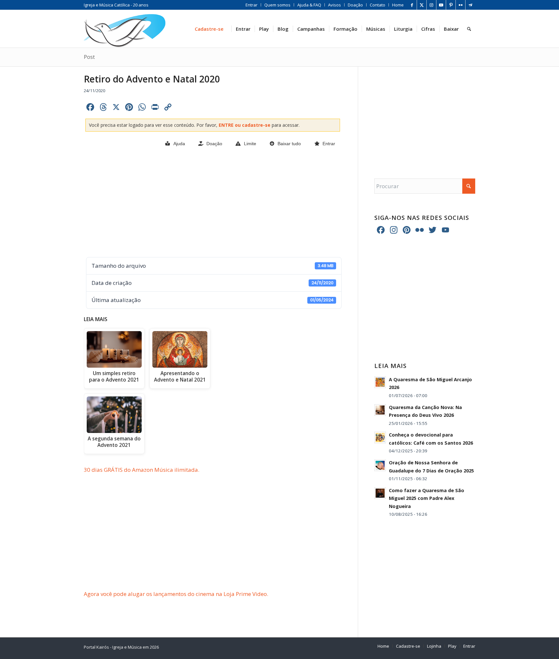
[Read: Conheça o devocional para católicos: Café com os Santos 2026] (380, 437)
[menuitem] (251, 4)
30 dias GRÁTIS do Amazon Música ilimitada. (141, 469)
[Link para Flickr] (460, 5)
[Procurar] (469, 29)
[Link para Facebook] (412, 5)
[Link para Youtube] (441, 5)
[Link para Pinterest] (450, 5)
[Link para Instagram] (431, 5)
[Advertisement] (213, 202)
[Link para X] (421, 5)
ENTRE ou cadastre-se (245, 125)
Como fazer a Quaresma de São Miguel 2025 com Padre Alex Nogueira (426, 498)
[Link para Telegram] (470, 5)
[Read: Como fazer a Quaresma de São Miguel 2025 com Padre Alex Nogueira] (380, 493)
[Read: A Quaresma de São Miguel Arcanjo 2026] (380, 382)
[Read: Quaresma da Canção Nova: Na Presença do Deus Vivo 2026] (380, 410)
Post (89, 56)
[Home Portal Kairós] (125, 29)
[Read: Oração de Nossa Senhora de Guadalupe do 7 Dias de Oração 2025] (380, 465)
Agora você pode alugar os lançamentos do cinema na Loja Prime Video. (176, 594)
